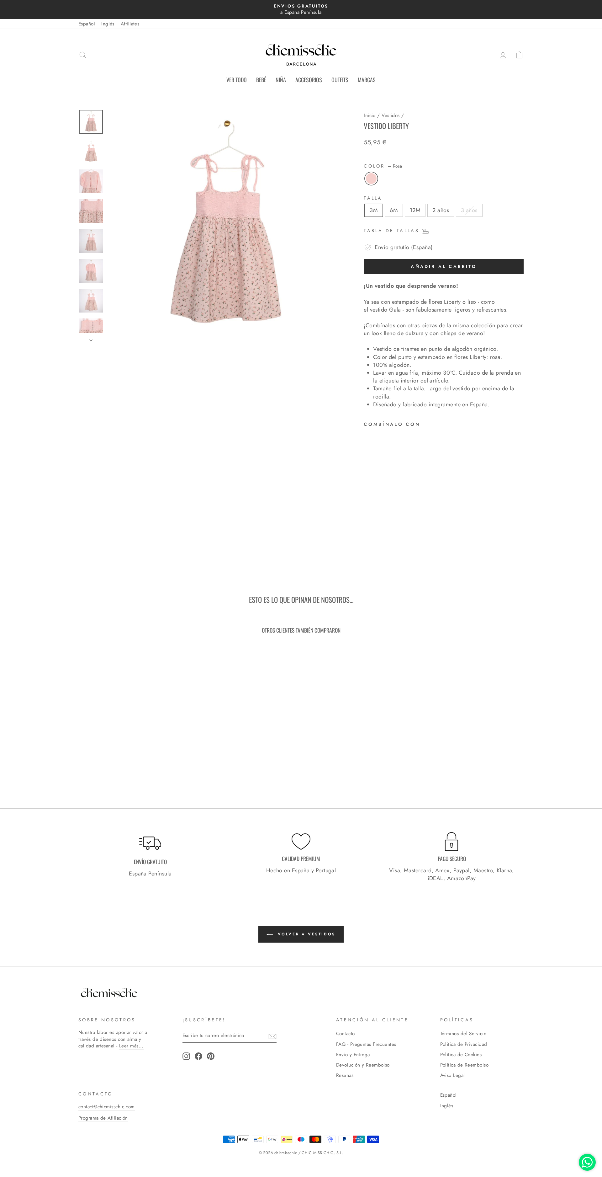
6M (394, 210)
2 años (440, 210)
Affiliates (130, 23)
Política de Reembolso (464, 1065)
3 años (469, 210)
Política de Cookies (461, 1054)
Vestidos (391, 115)
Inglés (107, 23)
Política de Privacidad (463, 1044)
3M (374, 210)
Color (383, 166)
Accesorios (308, 80)
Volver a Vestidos (305, 934)
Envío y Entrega (353, 1054)
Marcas (367, 80)
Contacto (345, 1033)
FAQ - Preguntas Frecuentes (366, 1044)
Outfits (339, 80)
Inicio (370, 115)
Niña (281, 80)
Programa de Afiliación (103, 1118)
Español (86, 23)
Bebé (261, 80)
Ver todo (236, 80)
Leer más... (131, 1045)
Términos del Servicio (463, 1033)
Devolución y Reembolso (363, 1065)
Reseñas (344, 1075)
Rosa (371, 178)
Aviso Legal (452, 1075)
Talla (373, 198)
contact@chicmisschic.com (106, 1106)
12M (415, 210)
